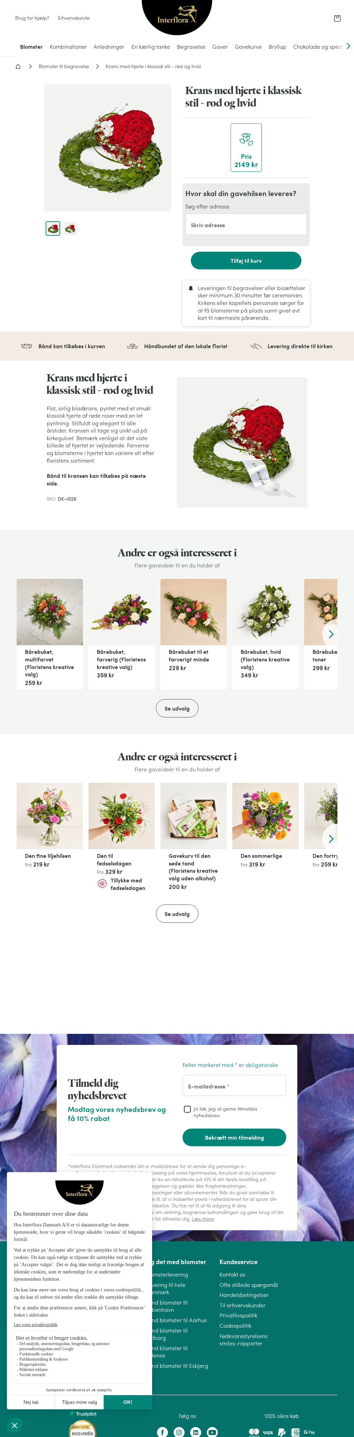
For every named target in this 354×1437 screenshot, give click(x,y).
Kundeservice (239, 1262)
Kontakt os (232, 1274)
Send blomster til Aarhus (176, 1320)
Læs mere (203, 1219)
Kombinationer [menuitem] (68, 46)
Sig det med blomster (176, 1262)
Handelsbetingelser (244, 1294)
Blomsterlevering (167, 1274)
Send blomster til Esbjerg (177, 1365)
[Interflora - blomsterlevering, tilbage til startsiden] (177, 18)
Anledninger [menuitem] (109, 46)
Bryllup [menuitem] (277, 46)
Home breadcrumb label (18, 66)
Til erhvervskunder (243, 1305)
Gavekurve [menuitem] (248, 46)
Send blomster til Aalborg (167, 1334)
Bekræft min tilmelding (234, 1137)
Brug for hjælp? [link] (32, 18)
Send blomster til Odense (167, 1352)
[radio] (246, 147)
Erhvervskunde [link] (74, 18)
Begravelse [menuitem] (191, 46)
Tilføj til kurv (246, 261)
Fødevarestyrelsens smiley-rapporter (244, 1340)
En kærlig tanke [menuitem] (150, 46)
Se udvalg (177, 708)
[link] (337, 18)
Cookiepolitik (235, 1325)
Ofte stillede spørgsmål (249, 1284)
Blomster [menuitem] (31, 46)
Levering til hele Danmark (165, 1288)
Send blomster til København (167, 1306)
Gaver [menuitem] (220, 46)
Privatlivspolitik (238, 1315)
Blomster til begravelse (64, 66)
